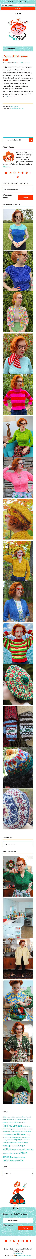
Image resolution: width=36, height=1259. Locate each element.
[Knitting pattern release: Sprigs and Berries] (18, 726)
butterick (28, 1117)
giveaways (14, 1129)
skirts (22, 1140)
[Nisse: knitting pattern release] (18, 767)
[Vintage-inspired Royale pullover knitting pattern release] (18, 436)
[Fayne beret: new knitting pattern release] (18, 684)
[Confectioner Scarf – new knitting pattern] (18, 353)
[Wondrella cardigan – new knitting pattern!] (18, 477)
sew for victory (20, 1137)
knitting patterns (26, 1131)
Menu (19, 13)
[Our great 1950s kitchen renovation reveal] (18, 917)
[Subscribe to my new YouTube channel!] (6, 173)
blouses (10, 1117)
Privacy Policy (18, 1253)
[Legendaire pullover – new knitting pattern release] (18, 643)
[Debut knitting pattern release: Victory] (18, 809)
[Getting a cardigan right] (18, 876)
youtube (19, 1160)
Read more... (7, 166)
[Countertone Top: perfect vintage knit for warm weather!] (18, 229)
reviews (13, 1137)
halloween (20, 108)
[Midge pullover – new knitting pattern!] (18, 394)
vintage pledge (13, 1153)
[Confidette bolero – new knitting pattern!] (18, 601)
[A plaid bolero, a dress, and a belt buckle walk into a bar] (18, 1041)
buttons (12, 1119)
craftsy (9, 1122)
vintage (19, 1142)
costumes (14, 108)
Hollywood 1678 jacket (27, 1129)
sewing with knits (8, 1140)
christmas (23, 1119)
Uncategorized (14, 106)
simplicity (17, 1140)
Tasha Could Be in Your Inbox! (18, 2)
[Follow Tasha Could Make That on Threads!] (18, 173)
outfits (18, 1134)
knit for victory (16, 1131)
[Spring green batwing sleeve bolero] (18, 1083)
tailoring (10, 1142)
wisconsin (13, 1160)
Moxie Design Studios (24, 1255)
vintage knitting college (17, 1149)
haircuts (20, 1129)
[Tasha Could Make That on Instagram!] (10, 173)
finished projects (12, 1125)
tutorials (15, 1142)
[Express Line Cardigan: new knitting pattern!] (18, 311)
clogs (28, 1119)
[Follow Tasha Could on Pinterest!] (22, 173)
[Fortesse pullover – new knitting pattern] (18, 560)
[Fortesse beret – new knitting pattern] (18, 519)
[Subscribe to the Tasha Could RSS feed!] (18, 177)
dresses (14, 1122)
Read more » (11, 97)
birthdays (5, 1117)
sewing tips (26, 1137)
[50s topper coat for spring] (18, 958)
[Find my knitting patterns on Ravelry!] (27, 173)
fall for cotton (21, 1122)
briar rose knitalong (18, 1117)
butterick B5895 (7, 1119)
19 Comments (24, 63)
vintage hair (13, 1146)
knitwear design (8, 1134)
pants (23, 1134)
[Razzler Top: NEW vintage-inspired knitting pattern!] (18, 270)
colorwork (5, 1122)
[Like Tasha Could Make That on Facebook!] (14, 173)
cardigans (18, 1119)
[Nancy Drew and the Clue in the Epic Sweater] (18, 1000)
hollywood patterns (7, 1131)
